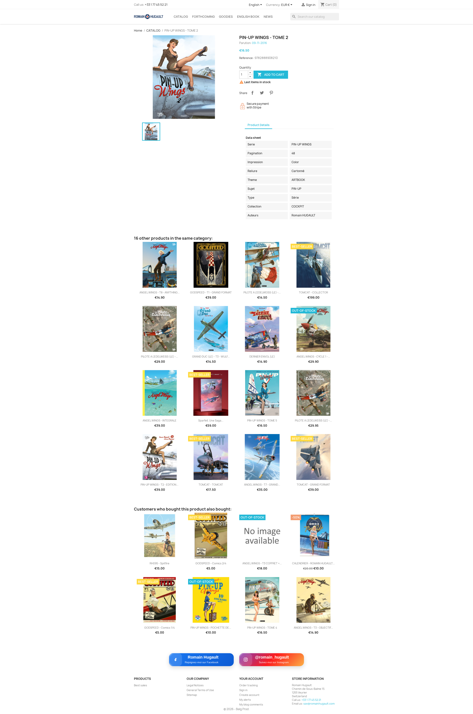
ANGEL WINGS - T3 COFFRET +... (262, 563)
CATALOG (181, 17)
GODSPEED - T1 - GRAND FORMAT (211, 292)
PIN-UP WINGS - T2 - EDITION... (159, 484)
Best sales (140, 685)
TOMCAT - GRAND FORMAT (313, 484)
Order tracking (248, 685)
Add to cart (270, 74)
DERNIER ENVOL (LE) (262, 356)
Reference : (246, 58)
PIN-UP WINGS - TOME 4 (262, 627)
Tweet (262, 92)
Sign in (243, 690)
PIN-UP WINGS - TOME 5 (262, 420)
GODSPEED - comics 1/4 (159, 627)
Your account (251, 679)
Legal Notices (195, 685)
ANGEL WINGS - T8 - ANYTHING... (159, 292)
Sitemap (192, 695)
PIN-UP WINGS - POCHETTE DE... (210, 627)
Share (252, 92)
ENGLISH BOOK (248, 17)
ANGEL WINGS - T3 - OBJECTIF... (313, 627)
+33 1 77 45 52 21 (156, 5)
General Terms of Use (200, 690)
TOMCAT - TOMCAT (211, 484)
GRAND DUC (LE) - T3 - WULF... (211, 356)
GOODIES (226, 17)
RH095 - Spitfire (159, 563)
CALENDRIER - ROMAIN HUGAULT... (313, 563)
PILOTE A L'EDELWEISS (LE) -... (262, 292)
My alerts (245, 699)
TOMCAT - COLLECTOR (313, 292)
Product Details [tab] (258, 125)
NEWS (268, 17)
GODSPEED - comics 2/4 (210, 563)
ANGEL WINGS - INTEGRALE (159, 420)
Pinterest (271, 92)
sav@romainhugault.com (319, 703)
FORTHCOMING (203, 17)
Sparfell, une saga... (210, 420)
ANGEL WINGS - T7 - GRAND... (262, 484)
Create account (249, 695)
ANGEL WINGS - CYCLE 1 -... (313, 356)
